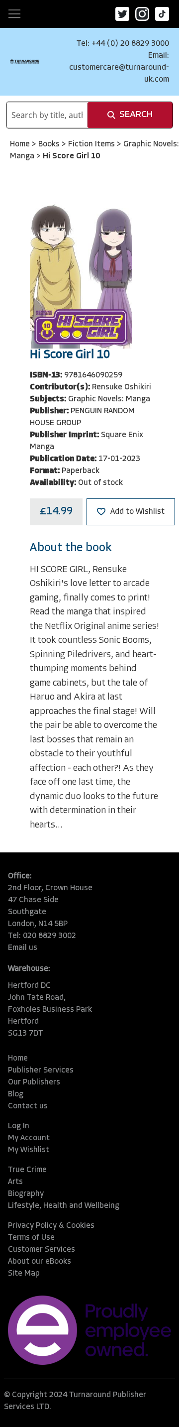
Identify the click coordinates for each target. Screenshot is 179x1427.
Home (21, 144)
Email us (22, 948)
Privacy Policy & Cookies (51, 1226)
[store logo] (24, 61)
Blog (15, 1094)
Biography (26, 1194)
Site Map (24, 1274)
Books (50, 144)
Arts (15, 1182)
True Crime (27, 1170)
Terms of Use (31, 1238)
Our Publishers (34, 1082)
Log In (18, 1126)
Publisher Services (41, 1070)
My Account (29, 1138)
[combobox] (47, 115)
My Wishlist (28, 1150)
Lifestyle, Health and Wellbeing (63, 1206)
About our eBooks (39, 1262)
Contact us (28, 1106)
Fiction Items (92, 144)
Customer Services (41, 1250)
